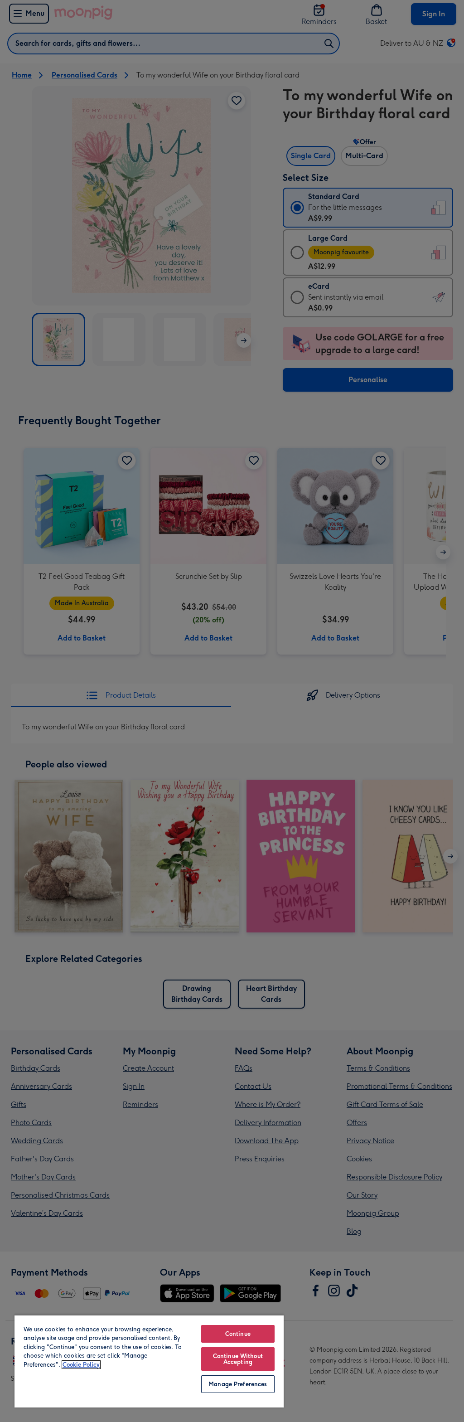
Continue (238, 1333)
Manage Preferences (237, 1384)
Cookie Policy (81, 1364)
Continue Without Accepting (238, 1359)
